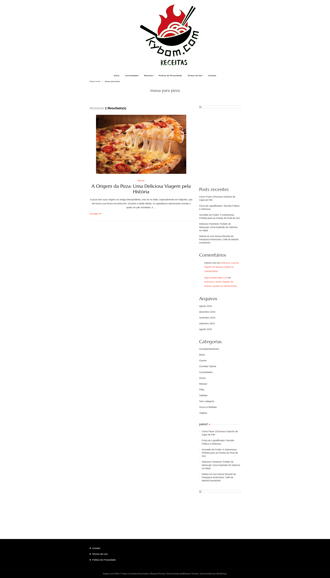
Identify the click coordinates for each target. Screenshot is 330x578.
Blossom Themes (191, 574)
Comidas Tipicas (207, 366)
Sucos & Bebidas (208, 407)
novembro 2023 (207, 317)
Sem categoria (206, 401)
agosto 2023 (205, 329)
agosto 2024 (205, 306)
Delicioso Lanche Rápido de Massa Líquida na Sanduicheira (221, 267)
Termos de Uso (195, 76)
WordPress (221, 574)
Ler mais (94, 214)
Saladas (203, 395)
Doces (202, 378)
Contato (212, 76)
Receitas (148, 76)
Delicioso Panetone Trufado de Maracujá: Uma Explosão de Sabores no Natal (218, 227)
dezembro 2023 (207, 312)
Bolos (202, 354)
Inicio (116, 76)
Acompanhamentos (209, 349)
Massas (141, 181)
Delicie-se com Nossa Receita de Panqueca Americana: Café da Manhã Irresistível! (218, 239)
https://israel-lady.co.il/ (215, 277)
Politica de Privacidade (170, 76)
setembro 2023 (207, 323)
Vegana (203, 413)
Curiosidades (132, 76)
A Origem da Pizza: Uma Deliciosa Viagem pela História (141, 188)
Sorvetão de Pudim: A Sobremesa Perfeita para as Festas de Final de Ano (220, 452)
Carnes (203, 360)
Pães (201, 389)
